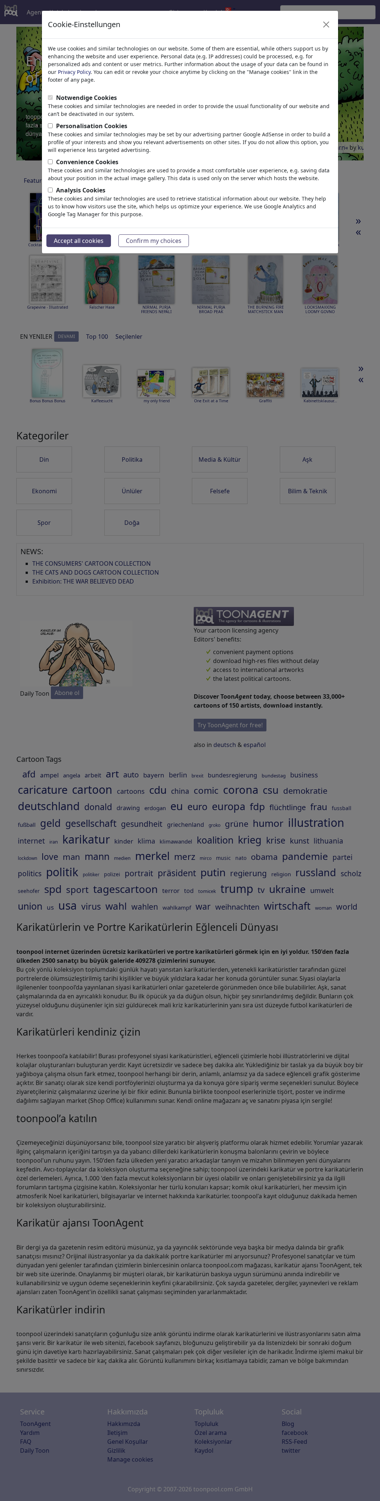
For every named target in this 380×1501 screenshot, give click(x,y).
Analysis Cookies (80, 190)
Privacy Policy (74, 71)
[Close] (326, 24)
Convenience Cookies (87, 162)
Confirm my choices (153, 241)
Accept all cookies (79, 241)
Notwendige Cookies (86, 98)
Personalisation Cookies (91, 126)
